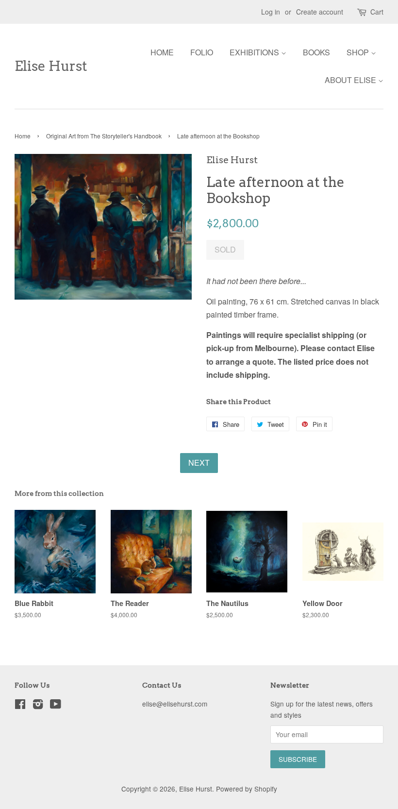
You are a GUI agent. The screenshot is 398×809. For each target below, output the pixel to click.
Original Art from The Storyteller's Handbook (104, 136)
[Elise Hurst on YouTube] (55, 705)
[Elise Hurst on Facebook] (20, 705)
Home (162, 52)
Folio (201, 52)
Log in (270, 12)
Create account (319, 12)
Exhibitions (255, 52)
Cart (376, 12)
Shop (359, 52)
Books (316, 52)
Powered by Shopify (246, 788)
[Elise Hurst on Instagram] (38, 705)
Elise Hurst (51, 66)
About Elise (351, 79)
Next (199, 462)
